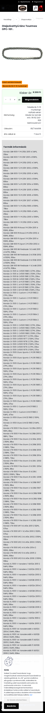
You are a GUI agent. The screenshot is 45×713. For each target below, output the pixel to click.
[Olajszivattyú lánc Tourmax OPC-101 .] (22, 53)
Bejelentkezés (25, 2)
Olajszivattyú (26, 19)
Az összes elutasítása (17, 700)
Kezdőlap (8, 19)
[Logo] (22, 8)
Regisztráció (38, 2)
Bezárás (11, 706)
